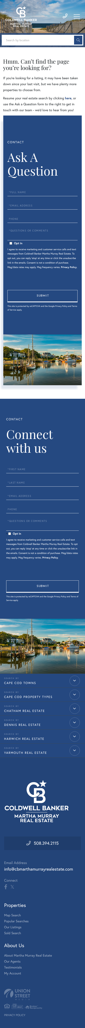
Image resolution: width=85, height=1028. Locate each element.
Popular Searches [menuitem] (16, 921)
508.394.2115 (46, 843)
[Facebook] (5, 887)
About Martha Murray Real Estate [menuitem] (28, 956)
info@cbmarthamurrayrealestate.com (38, 869)
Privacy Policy (69, 267)
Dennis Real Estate (22, 725)
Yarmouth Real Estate (25, 753)
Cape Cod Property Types (28, 697)
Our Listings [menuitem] (12, 927)
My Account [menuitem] (12, 973)
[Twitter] (12, 887)
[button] (78, 40)
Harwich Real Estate (24, 739)
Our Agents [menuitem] (12, 961)
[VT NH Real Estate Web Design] (42, 994)
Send (42, 296)
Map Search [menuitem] (12, 915)
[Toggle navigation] (77, 16)
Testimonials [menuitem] (13, 967)
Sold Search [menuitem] (12, 933)
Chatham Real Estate (24, 711)
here (68, 98)
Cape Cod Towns (20, 683)
